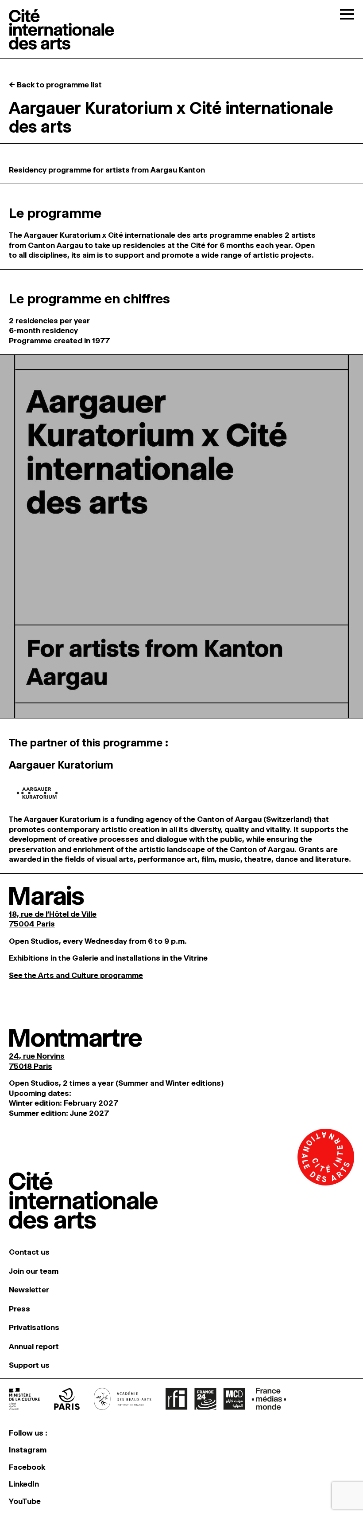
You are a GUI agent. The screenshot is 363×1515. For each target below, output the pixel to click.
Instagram (27, 1449)
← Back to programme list (55, 84)
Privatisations (34, 1327)
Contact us (29, 1252)
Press (19, 1308)
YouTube (25, 1501)
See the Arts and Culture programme (76, 975)
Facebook (27, 1467)
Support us (29, 1365)
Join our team (33, 1271)
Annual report (34, 1346)
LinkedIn (24, 1484)
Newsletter (29, 1289)
